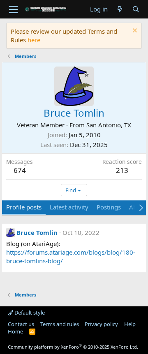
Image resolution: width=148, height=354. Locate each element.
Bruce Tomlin (37, 232)
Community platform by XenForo (73, 347)
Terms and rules (59, 324)
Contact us (21, 324)
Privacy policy (101, 324)
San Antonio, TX (108, 125)
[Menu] (13, 9)
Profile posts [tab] (24, 207)
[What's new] (120, 9)
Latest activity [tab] (69, 207)
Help (130, 324)
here (34, 40)
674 (20, 170)
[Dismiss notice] (133, 31)
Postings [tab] (109, 207)
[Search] (136, 9)
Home (15, 331)
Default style (29, 312)
